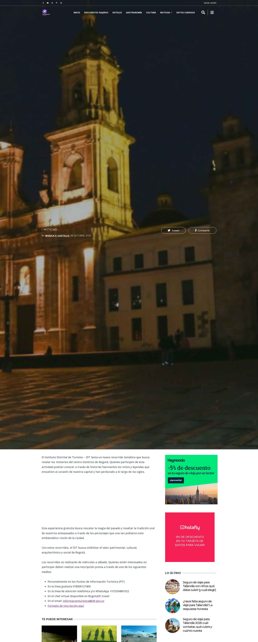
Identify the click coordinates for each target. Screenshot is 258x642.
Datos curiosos (185, 12)
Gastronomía (134, 12)
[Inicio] (46, 12)
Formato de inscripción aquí (66, 606)
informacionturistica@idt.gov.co (83, 601)
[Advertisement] (99, 500)
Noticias (165, 12)
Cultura (151, 12)
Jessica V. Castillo (57, 235)
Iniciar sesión (210, 2)
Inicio (77, 12)
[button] (173, 230)
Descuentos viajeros (96, 12)
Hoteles (117, 12)
